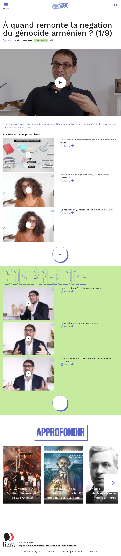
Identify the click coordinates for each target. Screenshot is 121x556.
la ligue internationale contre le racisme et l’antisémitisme (47, 545)
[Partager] (51, 40)
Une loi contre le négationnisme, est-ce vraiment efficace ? (84, 176)
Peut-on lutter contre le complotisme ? (80, 323)
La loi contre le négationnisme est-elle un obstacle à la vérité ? (88, 141)
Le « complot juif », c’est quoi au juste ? (80, 288)
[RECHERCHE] (115, 6)
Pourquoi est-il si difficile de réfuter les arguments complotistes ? (85, 360)
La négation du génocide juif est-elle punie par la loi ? (87, 210)
